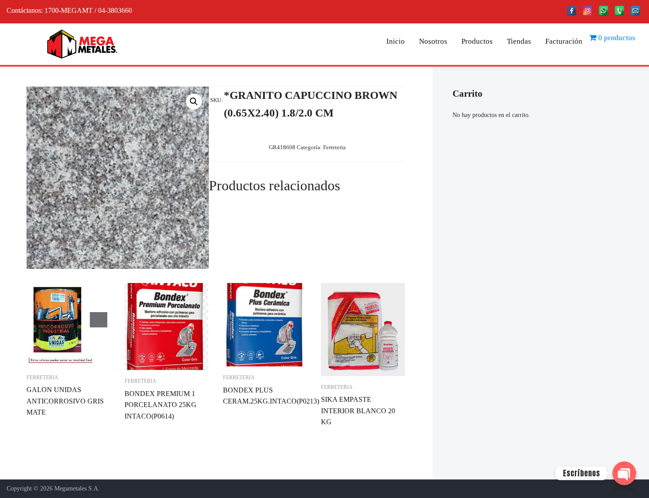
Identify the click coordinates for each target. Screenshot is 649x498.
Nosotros (433, 41)
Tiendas (519, 41)
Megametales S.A (76, 488)
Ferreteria (334, 147)
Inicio (395, 41)
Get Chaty (624, 489)
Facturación (563, 41)
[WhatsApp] (603, 10)
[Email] (635, 10)
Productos (477, 41)
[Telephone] (619, 10)
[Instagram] (587, 10)
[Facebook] (572, 10)
